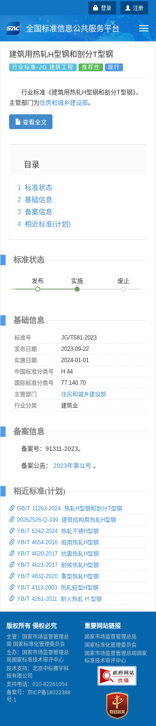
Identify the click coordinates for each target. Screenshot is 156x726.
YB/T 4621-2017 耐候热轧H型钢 (58, 565)
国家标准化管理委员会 (110, 645)
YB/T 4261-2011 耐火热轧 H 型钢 (59, 599)
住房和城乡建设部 (63, 102)
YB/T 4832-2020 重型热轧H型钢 (58, 576)
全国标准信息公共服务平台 (72, 28)
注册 (136, 7)
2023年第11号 (72, 465)
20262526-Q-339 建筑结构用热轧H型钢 (66, 519)
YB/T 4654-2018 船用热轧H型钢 (58, 542)
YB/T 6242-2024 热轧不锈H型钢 (58, 531)
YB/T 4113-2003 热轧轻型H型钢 (57, 587)
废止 (123, 280)
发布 (38, 280)
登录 (104, 7)
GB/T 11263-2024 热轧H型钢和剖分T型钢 (69, 508)
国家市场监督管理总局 (110, 637)
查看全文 (35, 121)
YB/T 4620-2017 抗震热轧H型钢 (58, 553)
